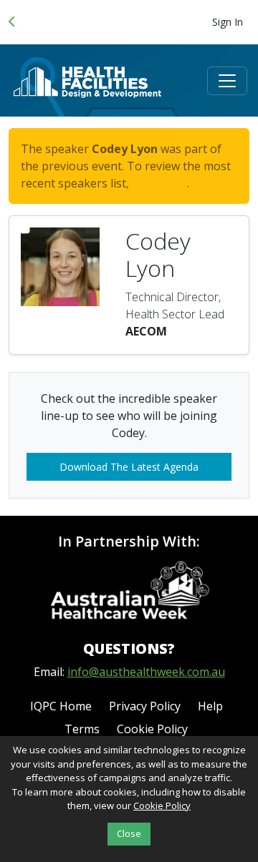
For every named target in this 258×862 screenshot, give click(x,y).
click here (159, 183)
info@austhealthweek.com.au (146, 672)
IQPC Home (61, 706)
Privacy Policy (145, 706)
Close (129, 833)
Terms (82, 729)
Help (210, 706)
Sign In (227, 22)
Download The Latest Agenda (129, 467)
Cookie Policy (152, 729)
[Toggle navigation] (227, 81)
